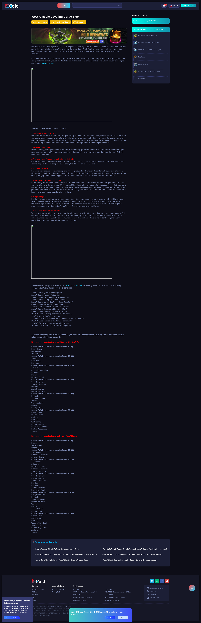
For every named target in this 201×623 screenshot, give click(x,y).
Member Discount (38, 589)
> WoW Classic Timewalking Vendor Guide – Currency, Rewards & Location (130, 560)
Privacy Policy (56, 592)
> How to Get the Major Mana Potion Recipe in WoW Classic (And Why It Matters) (132, 554)
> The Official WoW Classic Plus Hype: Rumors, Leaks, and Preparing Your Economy (65, 554)
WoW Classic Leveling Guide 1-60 (144, 21)
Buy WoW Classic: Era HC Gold (148, 43)
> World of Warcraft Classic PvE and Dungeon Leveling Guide (56, 549)
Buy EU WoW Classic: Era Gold (115, 597)
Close (123, 618)
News (34, 600)
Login (185, 6)
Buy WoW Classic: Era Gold (147, 35)
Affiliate (34, 592)
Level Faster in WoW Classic (60, 22)
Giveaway (141, 78)
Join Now (110, 618)
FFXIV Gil (76, 595)
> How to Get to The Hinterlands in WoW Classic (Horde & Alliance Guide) (61, 560)
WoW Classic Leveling (39, 22)
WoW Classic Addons (74, 285)
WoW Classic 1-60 (79, 22)
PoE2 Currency (78, 589)
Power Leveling (143, 64)
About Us (35, 595)
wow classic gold (47, 63)
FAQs (34, 597)
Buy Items (141, 57)
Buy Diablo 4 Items (79, 600)
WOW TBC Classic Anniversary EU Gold (118, 592)
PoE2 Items (108, 589)
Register (191, 6)
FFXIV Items (109, 595)
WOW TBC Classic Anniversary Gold (85, 592)
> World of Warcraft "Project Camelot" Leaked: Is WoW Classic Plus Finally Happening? (134, 549)
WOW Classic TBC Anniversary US (149, 50)
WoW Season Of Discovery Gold (149, 71)
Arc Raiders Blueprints (112, 600)
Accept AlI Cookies (12, 618)
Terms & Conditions (58, 589)
